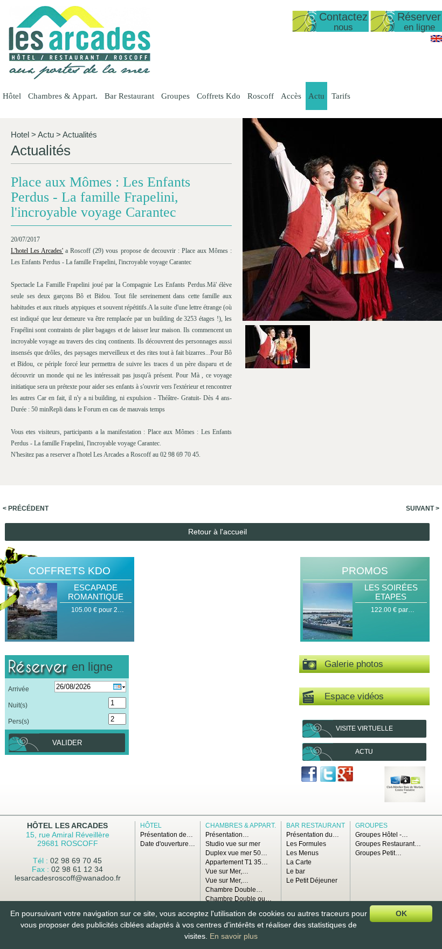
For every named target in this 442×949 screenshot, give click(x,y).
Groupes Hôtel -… (381, 834)
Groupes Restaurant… (388, 844)
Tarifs (341, 96)
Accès (291, 96)
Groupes (175, 96)
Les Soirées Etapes (391, 592)
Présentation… (227, 834)
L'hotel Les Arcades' (37, 251)
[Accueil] (79, 77)
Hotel (20, 134)
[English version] (436, 40)
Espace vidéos (349, 696)
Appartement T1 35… (236, 862)
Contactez (343, 21)
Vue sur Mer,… (226, 871)
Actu (316, 96)
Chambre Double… (234, 889)
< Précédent (26, 508)
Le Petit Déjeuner (311, 880)
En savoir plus (234, 936)
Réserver (419, 21)
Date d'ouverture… (167, 844)
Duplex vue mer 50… (236, 853)
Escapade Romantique (95, 592)
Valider (67, 743)
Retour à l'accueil (217, 531)
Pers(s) (18, 721)
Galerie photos (349, 664)
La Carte (299, 862)
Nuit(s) (17, 705)
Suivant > (422, 508)
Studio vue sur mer (232, 844)
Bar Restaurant (129, 96)
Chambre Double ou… (238, 899)
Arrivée (18, 689)
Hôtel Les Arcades (67, 825)
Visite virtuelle (364, 728)
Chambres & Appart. (63, 96)
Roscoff (260, 96)
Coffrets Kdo (218, 96)
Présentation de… (166, 834)
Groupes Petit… (378, 853)
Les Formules (306, 844)
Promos (365, 570)
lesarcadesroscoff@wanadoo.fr (68, 878)
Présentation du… (312, 834)
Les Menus (302, 853)
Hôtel (12, 96)
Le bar (295, 871)
